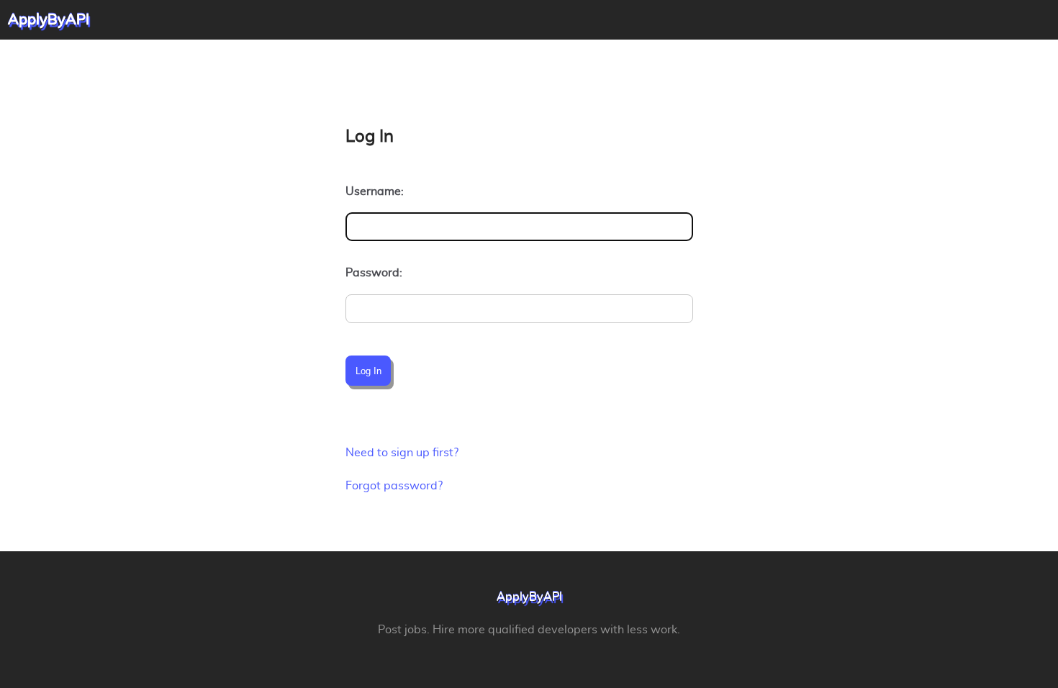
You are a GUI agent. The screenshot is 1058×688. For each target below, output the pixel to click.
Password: (373, 273)
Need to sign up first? (401, 452)
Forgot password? (394, 486)
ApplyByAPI (529, 597)
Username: (374, 191)
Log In (368, 371)
